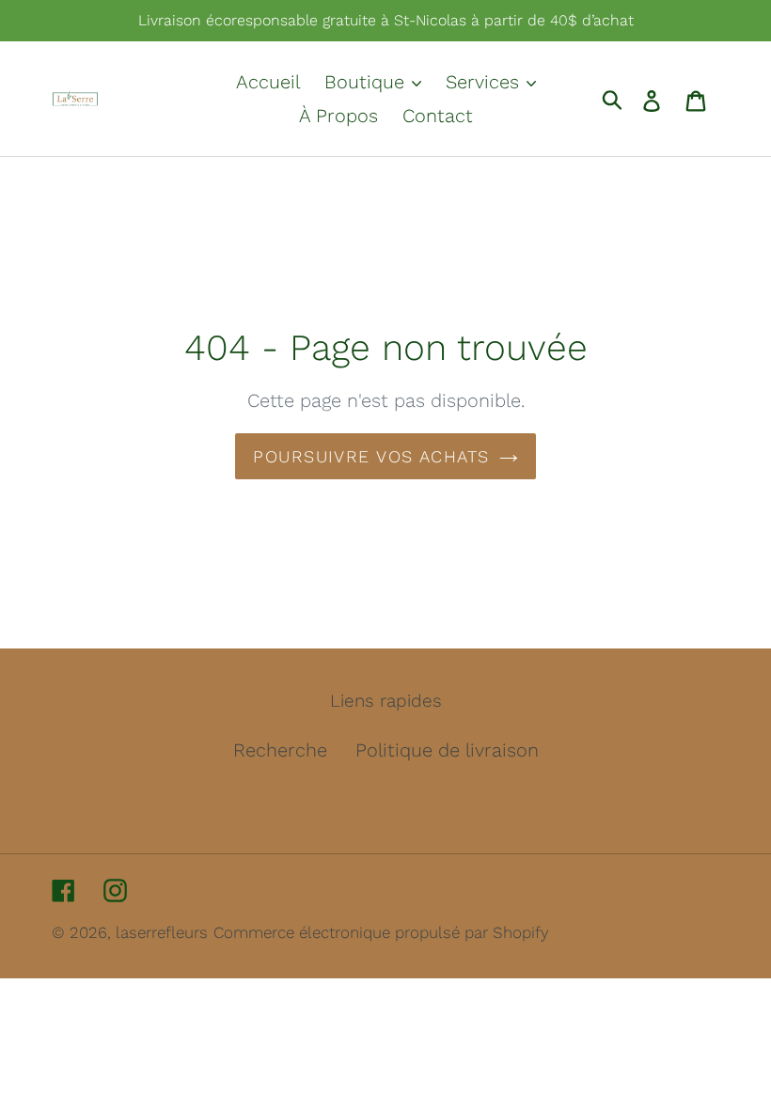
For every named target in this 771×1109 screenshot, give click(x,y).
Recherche (280, 750)
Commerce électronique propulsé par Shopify (381, 932)
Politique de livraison (447, 750)
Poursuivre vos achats (371, 456)
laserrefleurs (162, 932)
